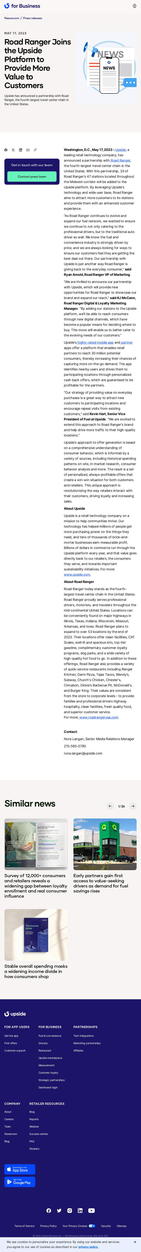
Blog (7, 1141)
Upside (120, 150)
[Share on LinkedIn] (20, 150)
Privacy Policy (48, 1225)
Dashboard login (48, 1087)
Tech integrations (83, 1035)
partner (126, 342)
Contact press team (32, 176)
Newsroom (11, 18)
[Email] (27, 150)
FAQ (31, 1141)
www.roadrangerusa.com (98, 717)
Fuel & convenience (50, 1035)
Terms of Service (24, 1225)
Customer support (15, 1050)
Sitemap (121, 1225)
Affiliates (78, 1050)
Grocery (43, 1043)
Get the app (11, 1035)
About (7, 1111)
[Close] (135, 1242)
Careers (9, 1119)
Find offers (10, 1043)
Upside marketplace (50, 1057)
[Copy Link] (35, 150)
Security (106, 1225)
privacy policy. (88, 1247)
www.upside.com (77, 574)
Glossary (34, 1148)
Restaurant (45, 1050)
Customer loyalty (48, 1072)
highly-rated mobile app (95, 342)
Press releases (32, 18)
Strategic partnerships (52, 1080)
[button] (135, 6)
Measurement (47, 1065)
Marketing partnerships (87, 1043)
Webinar (34, 1126)
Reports (34, 1119)
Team (7, 1126)
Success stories (38, 1133)
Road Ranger (120, 160)
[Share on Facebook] (5, 150)
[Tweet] (13, 150)
